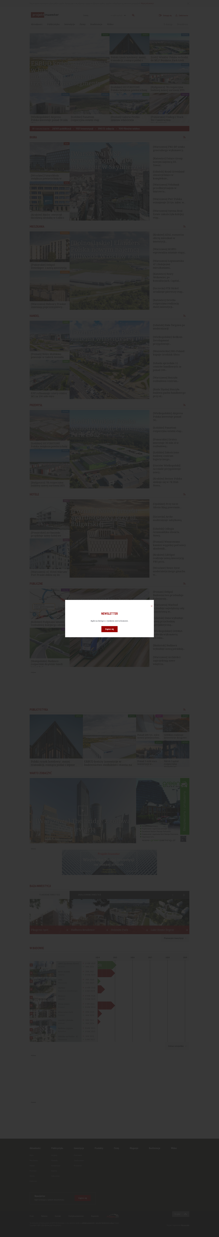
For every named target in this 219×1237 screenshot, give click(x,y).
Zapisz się (109, 629)
